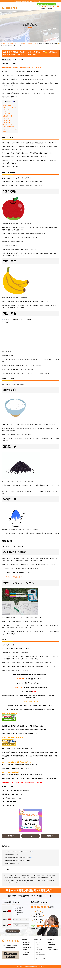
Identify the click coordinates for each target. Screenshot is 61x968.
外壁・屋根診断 (39, 949)
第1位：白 (7, 118)
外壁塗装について (32, 43)
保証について (6, 875)
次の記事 (50, 836)
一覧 (30, 836)
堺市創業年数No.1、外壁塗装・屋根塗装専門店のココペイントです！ (21, 67)
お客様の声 (25, 954)
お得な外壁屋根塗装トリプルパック (40, 955)
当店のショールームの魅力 (35, 880)
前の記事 (11, 836)
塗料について (52, 880)
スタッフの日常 (7, 883)
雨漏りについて (7, 880)
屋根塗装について (16, 877)
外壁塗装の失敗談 (25, 875)
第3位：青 (7, 122)
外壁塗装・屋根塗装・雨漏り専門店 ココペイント (11, 43)
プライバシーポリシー (53, 949)
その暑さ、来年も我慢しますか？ (12, 863)
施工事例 (37, 942)
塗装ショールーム (27, 947)
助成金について (45, 880)
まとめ (4, 131)
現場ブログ (25, 43)
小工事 (11, 875)
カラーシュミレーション (10, 129)
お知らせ (13, 883)
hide (13, 101)
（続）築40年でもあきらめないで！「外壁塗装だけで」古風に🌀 (19, 852)
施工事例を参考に (9, 127)
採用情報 (50, 947)
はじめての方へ (26, 942)
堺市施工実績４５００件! (30, 701)
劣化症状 (39, 875)
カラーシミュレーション (40, 959)
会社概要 (25, 949)
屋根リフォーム (45, 875)
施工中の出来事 (25, 880)
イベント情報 (24, 883)
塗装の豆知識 (52, 875)
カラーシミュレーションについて (27, 877)
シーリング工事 (33, 875)
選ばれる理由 (26, 944)
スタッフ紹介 (26, 952)
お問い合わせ (51, 942)
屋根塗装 (37, 947)
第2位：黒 (7, 120)
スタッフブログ (26, 957)
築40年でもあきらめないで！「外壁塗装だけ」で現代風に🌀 (18, 857)
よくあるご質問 (51, 944)
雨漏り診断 (38, 952)
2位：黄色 (7, 111)
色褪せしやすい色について (9, 107)
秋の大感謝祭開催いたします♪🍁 (12, 854)
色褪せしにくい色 (7, 116)
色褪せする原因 (6, 105)
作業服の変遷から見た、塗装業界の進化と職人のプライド (17, 860)
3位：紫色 (7, 114)
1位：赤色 (7, 109)
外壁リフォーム (17, 875)
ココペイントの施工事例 (12, 577)
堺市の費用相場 (44, 877)
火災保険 (50, 877)
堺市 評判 (38, 877)
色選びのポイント (7, 124)
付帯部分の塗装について (16, 880)
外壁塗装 (37, 944)
